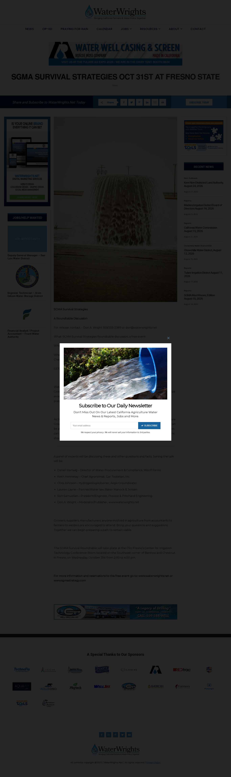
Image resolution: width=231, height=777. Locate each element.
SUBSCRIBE (150, 425)
